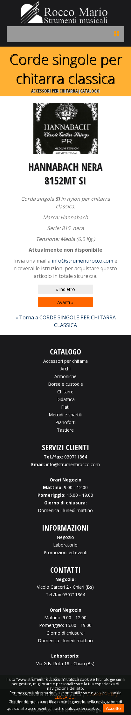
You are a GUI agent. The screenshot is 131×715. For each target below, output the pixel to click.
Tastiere (65, 430)
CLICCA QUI (64, 697)
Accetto (113, 708)
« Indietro (65, 289)
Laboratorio (65, 545)
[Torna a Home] (65, 21)
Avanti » (65, 302)
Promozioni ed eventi (65, 552)
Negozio (65, 537)
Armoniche (65, 376)
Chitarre (65, 392)
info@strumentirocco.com (82, 260)
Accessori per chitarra (65, 361)
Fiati (65, 407)
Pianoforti (65, 422)
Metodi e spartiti (65, 415)
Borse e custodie (65, 384)
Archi (65, 369)
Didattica (65, 399)
